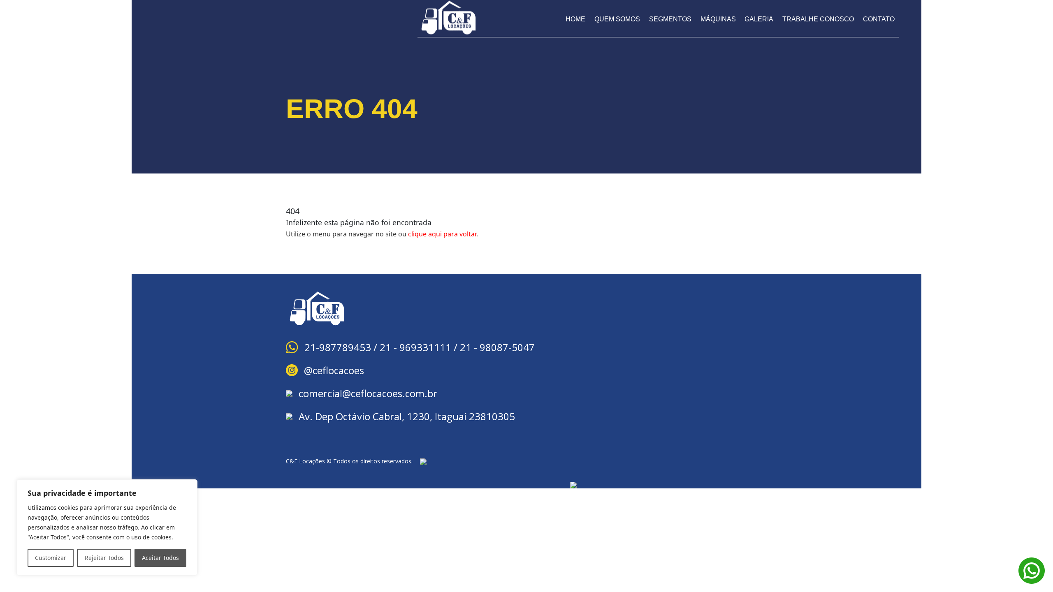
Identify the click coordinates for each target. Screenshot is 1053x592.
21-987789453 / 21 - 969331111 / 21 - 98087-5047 (419, 347)
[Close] (189, 486)
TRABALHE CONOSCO (818, 19)
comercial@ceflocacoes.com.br (368, 393)
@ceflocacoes (334, 370)
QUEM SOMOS (617, 19)
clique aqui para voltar (442, 233)
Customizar (50, 558)
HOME (575, 19)
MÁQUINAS (718, 19)
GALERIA (759, 19)
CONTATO (879, 19)
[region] (106, 527)
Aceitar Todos (160, 558)
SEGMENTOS (670, 19)
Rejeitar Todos (104, 558)
